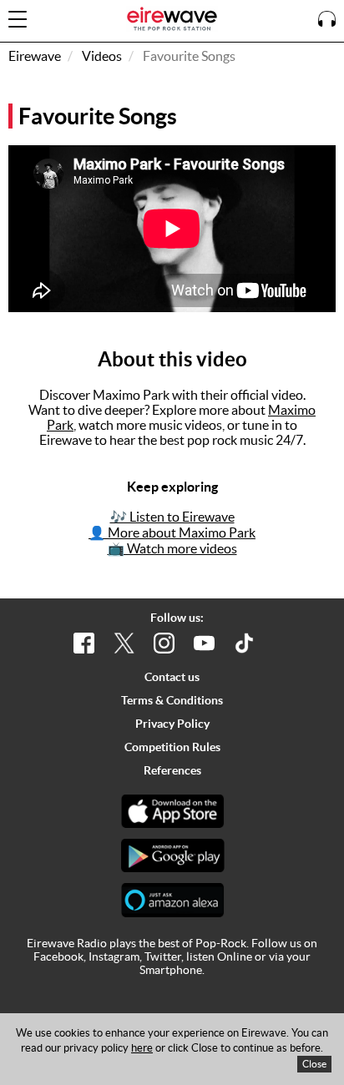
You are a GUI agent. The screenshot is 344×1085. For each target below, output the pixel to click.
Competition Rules (172, 747)
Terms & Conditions (172, 700)
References (172, 770)
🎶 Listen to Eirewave (172, 516)
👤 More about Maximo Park (172, 532)
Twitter (162, 956)
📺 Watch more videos (172, 548)
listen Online (219, 956)
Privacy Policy (172, 723)
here (142, 1048)
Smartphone (170, 969)
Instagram (114, 956)
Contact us (172, 677)
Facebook (58, 956)
